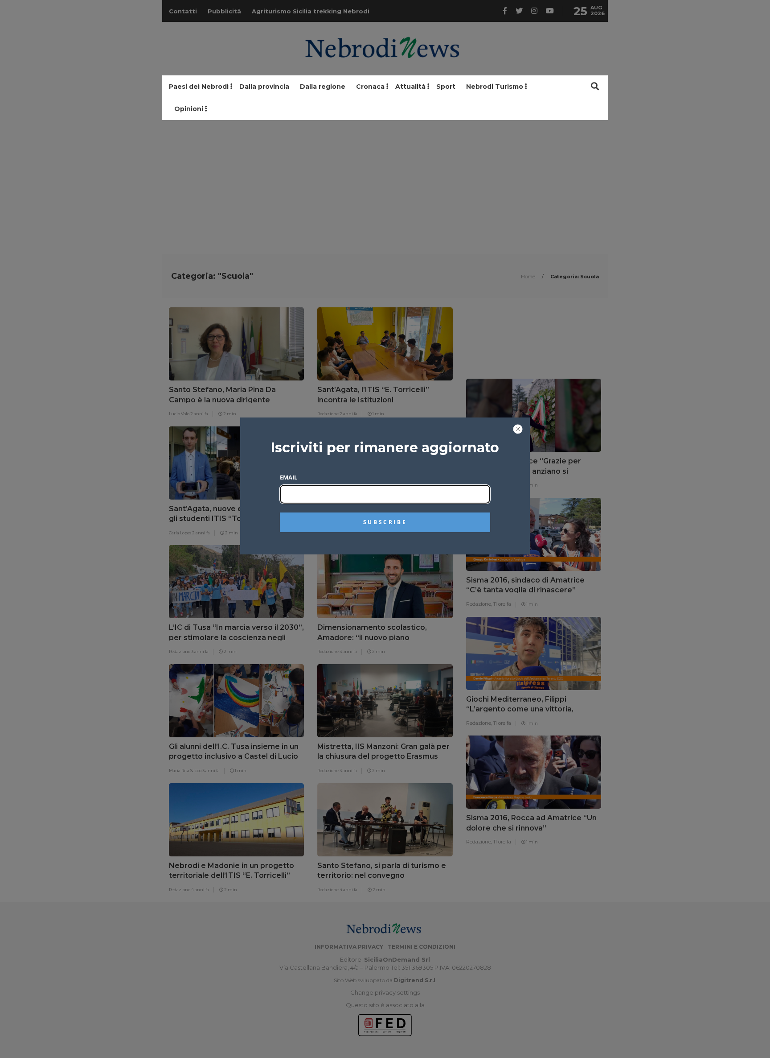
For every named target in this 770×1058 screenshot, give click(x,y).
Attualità (410, 87)
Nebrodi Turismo (494, 87)
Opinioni (188, 109)
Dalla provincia (264, 87)
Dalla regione (322, 87)
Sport (445, 87)
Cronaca (370, 87)
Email (288, 477)
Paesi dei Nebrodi (199, 87)
